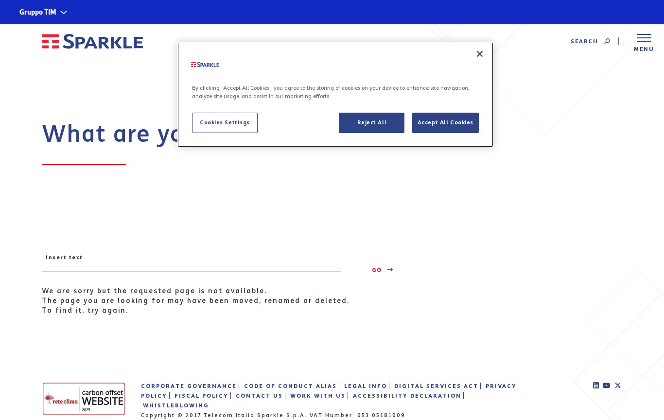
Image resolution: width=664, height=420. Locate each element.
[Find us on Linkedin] (596, 386)
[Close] (479, 54)
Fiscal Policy (201, 395)
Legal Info (365, 386)
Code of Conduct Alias (290, 386)
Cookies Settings (225, 122)
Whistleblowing (176, 405)
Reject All (372, 122)
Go (378, 270)
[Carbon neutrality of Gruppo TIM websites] (84, 398)
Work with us (318, 395)
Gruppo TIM (37, 12)
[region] (335, 94)
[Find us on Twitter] (618, 386)
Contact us (259, 395)
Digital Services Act (436, 386)
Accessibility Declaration (407, 395)
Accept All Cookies (445, 122)
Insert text (64, 257)
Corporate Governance (189, 386)
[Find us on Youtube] (607, 386)
